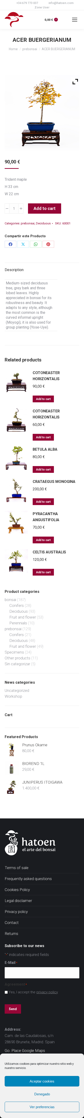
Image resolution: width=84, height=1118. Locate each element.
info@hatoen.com (61, 3)
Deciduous (43, 223)
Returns (11, 933)
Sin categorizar (17, 664)
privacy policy (47, 992)
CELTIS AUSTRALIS (49, 552)
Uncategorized (17, 690)
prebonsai (28, 223)
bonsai (10, 599)
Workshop (13, 696)
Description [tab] (14, 270)
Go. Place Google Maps (25, 1050)
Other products (17, 658)
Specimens (14, 652)
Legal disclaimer (18, 900)
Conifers (16, 605)
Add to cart (45, 208)
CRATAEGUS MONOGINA (54, 481)
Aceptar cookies (42, 1081)
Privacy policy (16, 911)
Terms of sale (16, 867)
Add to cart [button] (43, 399)
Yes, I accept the (33, 992)
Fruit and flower (22, 617)
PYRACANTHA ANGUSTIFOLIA (46, 517)
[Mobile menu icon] (74, 19)
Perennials (18, 623)
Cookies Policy (17, 889)
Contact (12, 922)
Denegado (42, 1094)
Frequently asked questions (28, 878)
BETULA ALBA (45, 449)
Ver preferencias (42, 1107)
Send (13, 1009)
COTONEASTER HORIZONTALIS (46, 376)
